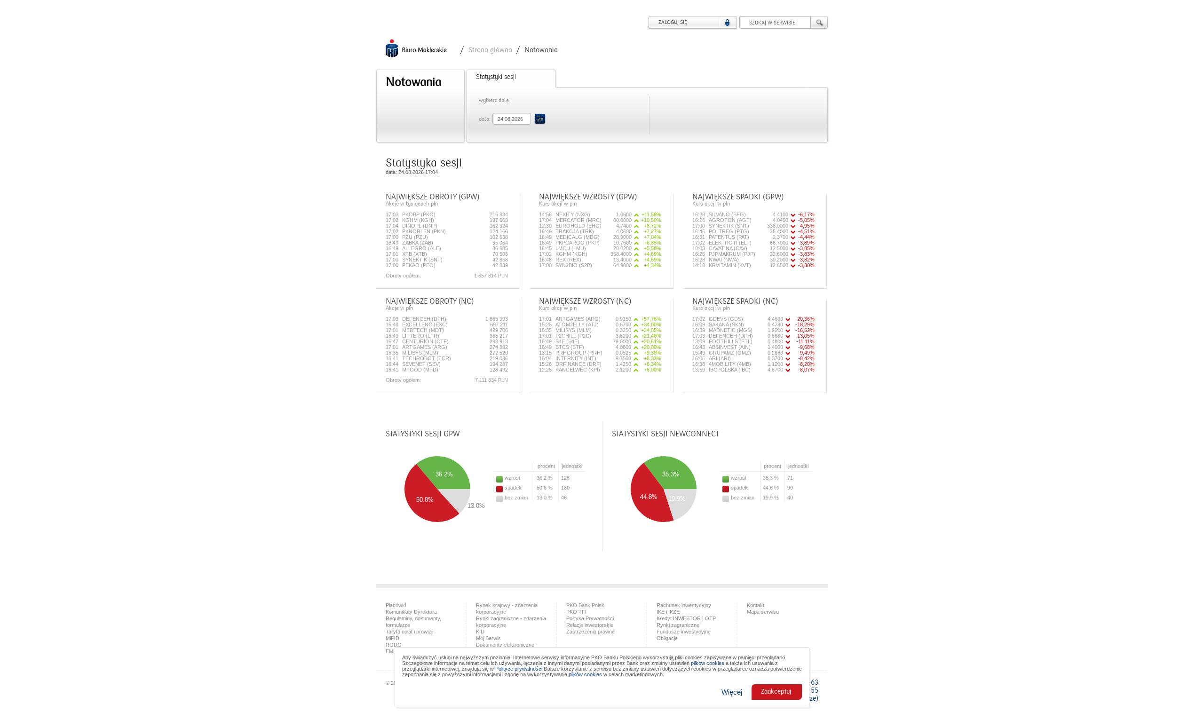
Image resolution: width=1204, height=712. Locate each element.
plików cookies (707, 663)
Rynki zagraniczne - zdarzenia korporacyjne (511, 622)
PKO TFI (576, 612)
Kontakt (755, 605)
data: (484, 119)
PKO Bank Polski (585, 605)
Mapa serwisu (763, 612)
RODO (394, 645)
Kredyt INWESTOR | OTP (686, 618)
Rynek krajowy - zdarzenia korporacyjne (507, 608)
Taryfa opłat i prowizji (409, 631)
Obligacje (667, 638)
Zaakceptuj (776, 692)
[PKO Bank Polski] (416, 49)
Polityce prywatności (518, 669)
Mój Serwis (488, 638)
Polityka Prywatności (590, 618)
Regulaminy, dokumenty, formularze (413, 622)
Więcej (731, 692)
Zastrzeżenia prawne (590, 631)
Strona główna (490, 50)
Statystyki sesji (496, 77)
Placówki (396, 605)
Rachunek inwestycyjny (684, 605)
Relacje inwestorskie (589, 625)
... (540, 118)
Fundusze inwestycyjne (684, 631)
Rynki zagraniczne (678, 625)
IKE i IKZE (668, 612)
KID (480, 631)
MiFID (392, 638)
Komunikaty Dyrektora (411, 612)
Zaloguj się (672, 22)
